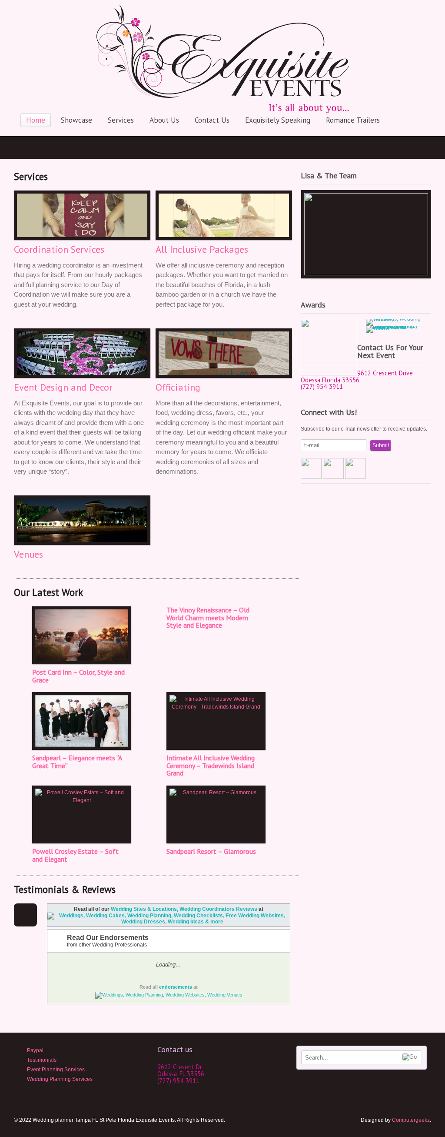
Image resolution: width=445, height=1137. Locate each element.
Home (35, 120)
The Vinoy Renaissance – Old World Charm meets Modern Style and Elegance (207, 617)
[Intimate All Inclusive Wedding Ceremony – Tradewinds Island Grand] (215, 721)
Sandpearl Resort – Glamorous (211, 851)
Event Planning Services (56, 1070)
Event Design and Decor (63, 387)
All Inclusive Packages (202, 249)
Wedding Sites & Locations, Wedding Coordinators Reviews (184, 909)
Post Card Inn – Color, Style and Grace (78, 676)
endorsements (175, 987)
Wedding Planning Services (60, 1079)
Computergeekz (411, 1120)
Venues (28, 554)
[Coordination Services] (80, 215)
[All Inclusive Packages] (222, 215)
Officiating (178, 387)
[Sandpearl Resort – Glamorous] (215, 814)
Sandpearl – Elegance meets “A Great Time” (77, 761)
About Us (164, 120)
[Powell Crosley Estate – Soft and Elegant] (81, 814)
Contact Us (212, 120)
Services (121, 120)
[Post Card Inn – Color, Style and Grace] (81, 635)
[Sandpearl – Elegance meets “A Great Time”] (81, 721)
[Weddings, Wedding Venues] (394, 322)
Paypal (35, 1050)
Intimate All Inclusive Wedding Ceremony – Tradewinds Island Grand (210, 765)
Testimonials (41, 1060)
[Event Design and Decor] (80, 353)
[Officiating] (222, 353)
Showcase (76, 120)
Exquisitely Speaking (277, 120)
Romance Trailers (353, 120)
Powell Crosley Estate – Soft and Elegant (75, 855)
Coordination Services (59, 249)
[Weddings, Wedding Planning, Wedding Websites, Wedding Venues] (168, 994)
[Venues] (80, 520)
